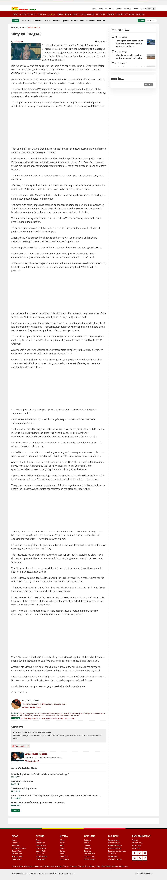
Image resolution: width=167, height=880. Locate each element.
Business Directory (115, 859)
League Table (40, 851)
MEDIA (131, 14)
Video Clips (136, 848)
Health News (16, 859)
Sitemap (65, 866)
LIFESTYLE (100, 14)
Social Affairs (16, 851)
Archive (15, 21)
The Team (46, 866)
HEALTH (60, 14)
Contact (143, 8)
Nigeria (62, 843)
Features (56, 21)
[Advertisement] (58, 127)
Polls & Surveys (89, 859)
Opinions (65, 21)
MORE (148, 85)
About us (28, 866)
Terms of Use (83, 866)
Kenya (62, 854)
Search (151, 20)
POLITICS (42, 14)
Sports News (40, 843)
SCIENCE (110, 14)
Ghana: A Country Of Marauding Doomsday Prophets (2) (37, 802)
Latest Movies (137, 843)
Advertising (56, 866)
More (24, 21)
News (14, 840)
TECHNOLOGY (122, 14)
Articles (47, 21)
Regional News (17, 856)
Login (150, 8)
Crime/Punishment (19, 848)
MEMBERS (140, 14)
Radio (101, 8)
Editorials (87, 851)
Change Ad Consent (120, 866)
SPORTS (22, 14)
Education (15, 845)
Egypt (62, 845)
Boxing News (40, 859)
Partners (73, 866)
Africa (62, 840)
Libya (62, 848)
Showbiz (135, 840)
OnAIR (141, 20)
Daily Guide (18, 41)
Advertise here (32, 761)
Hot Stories (101, 21)
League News (41, 848)
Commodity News (114, 848)
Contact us (37, 866)
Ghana (135, 8)
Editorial (74, 21)
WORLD (76, 14)
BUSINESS (32, 14)
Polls (82, 21)
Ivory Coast (64, 856)
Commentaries (89, 854)
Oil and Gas (112, 854)
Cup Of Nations (41, 856)
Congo (62, 851)
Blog (29, 21)
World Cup (40, 854)
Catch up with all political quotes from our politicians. (43, 757)
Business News (113, 840)
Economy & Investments (117, 851)
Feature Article (33, 28)
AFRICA (68, 14)
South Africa (64, 859)
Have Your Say (89, 856)
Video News (136, 845)
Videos (111, 8)
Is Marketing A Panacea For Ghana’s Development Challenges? (40, 774)
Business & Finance (115, 845)
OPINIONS (51, 14)
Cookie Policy (106, 866)
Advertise (127, 8)
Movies (119, 8)
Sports (38, 840)
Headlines (15, 843)
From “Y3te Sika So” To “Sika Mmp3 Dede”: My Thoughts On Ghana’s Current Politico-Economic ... (56, 795)
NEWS (15, 14)
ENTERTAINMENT (87, 14)
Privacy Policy (95, 866)
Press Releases (17, 854)
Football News (41, 845)
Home (94, 8)
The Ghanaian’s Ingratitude (23, 788)
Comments (90, 21)
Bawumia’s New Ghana (22, 781)
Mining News (113, 856)
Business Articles (114, 843)
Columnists (38, 21)
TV (106, 8)
